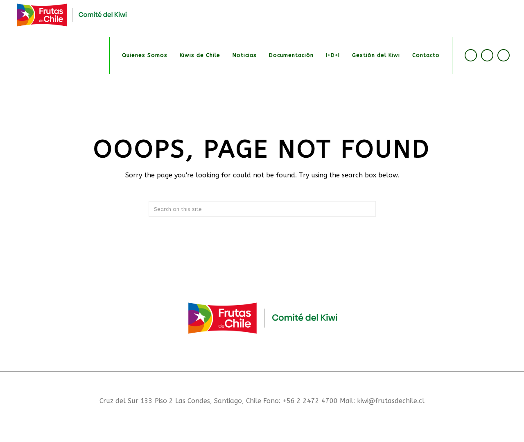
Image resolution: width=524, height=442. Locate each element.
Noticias (245, 55)
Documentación (291, 55)
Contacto (426, 55)
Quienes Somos (144, 55)
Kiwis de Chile (200, 55)
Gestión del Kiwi (376, 55)
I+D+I (333, 55)
